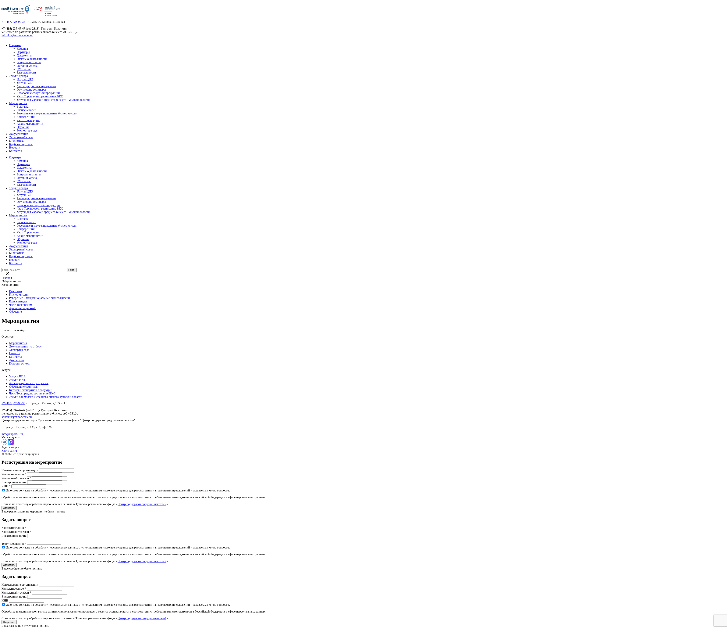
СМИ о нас (24, 69)
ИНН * (6, 486)
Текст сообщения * (14, 543)
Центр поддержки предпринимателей (142, 504)
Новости (14, 147)
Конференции (26, 116)
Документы (24, 55)
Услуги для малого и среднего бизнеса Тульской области (53, 99)
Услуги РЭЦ (25, 82)
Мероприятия (18, 103)
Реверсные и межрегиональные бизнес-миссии (47, 113)
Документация (18, 133)
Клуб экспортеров (21, 144)
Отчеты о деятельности (32, 58)
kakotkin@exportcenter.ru (17, 35)
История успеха (19, 363)
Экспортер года (27, 130)
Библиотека (16, 140)
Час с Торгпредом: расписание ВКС (40, 96)
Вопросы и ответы (29, 62)
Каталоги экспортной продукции (38, 93)
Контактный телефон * (16, 478)
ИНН (5, 600)
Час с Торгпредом (28, 120)
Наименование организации (20, 470)
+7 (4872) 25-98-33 (13, 21)
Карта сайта (9, 450)
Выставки (23, 106)
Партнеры (23, 52)
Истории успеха (27, 65)
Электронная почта (14, 482)
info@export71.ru (12, 434)
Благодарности (26, 72)
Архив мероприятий (30, 123)
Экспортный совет (21, 137)
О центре (15, 45)
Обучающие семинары (31, 89)
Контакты (15, 151)
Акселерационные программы (36, 86)
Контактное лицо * (14, 474)
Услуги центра (18, 75)
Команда (22, 48)
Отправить (9, 507)
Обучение (23, 127)
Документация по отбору (25, 346)
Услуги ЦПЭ (25, 79)
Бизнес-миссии (26, 110)
